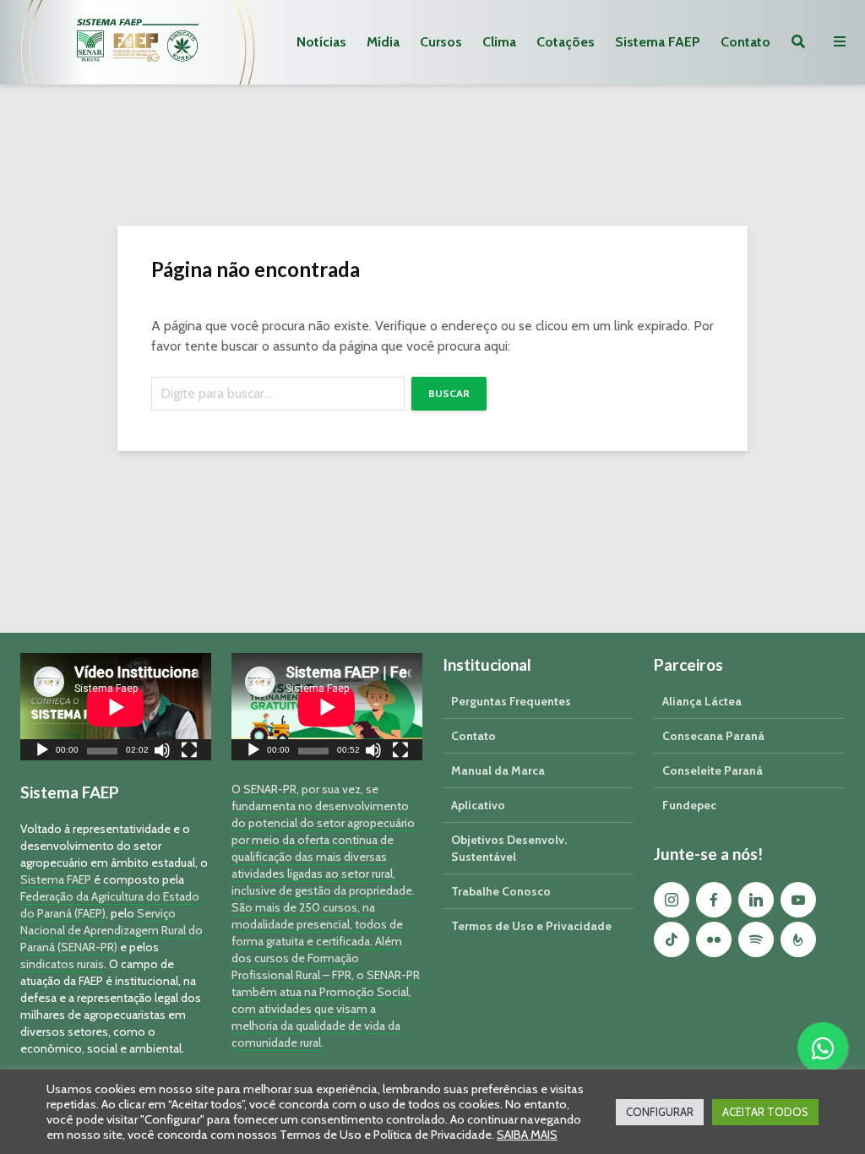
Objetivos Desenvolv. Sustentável (509, 848)
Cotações (565, 42)
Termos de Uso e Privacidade (531, 926)
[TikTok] (671, 939)
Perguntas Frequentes (511, 701)
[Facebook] (714, 899)
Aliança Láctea (702, 701)
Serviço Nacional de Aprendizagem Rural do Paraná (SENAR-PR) (111, 930)
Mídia (383, 42)
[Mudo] (162, 752)
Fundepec (689, 805)
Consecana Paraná (713, 735)
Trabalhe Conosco (501, 891)
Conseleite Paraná (712, 770)
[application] (115, 706)
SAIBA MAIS (527, 1134)
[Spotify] (756, 939)
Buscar (449, 393)
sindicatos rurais (62, 964)
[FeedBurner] (798, 939)
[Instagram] (671, 899)
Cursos (441, 42)
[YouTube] (798, 899)
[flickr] (714, 939)
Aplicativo (478, 805)
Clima (499, 42)
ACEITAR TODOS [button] (765, 1112)
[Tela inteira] (189, 752)
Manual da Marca (498, 770)
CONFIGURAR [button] (660, 1112)
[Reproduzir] (42, 752)
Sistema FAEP (657, 42)
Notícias (321, 42)
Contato (745, 42)
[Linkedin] (756, 899)
